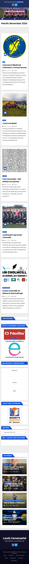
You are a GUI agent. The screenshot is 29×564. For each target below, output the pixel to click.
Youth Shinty (14, 560)
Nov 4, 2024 (7, 240)
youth (4, 120)
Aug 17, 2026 (8, 505)
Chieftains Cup (7, 481)
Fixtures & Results (20, 555)
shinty (10, 464)
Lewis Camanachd (14, 11)
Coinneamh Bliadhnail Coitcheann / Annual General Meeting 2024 (14, 67)
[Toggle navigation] (14, 19)
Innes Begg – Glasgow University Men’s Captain (14, 469)
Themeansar (14, 553)
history (4, 231)
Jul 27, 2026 (8, 522)
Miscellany (20, 558)
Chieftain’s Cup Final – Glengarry (14, 519)
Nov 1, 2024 (7, 296)
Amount (14, 382)
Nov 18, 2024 (7, 70)
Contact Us (11, 555)
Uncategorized (6, 287)
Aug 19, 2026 (8, 471)
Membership (13, 558)
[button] (26, 18)
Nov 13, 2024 (7, 126)
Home (5, 555)
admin (15, 70)
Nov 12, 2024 (7, 184)
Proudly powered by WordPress (10, 552)
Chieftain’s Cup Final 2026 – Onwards (13, 485)
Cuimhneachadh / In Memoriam (10, 500)
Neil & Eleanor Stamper (14, 503)
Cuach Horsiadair (9, 123)
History (6, 558)
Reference (14, 370)
